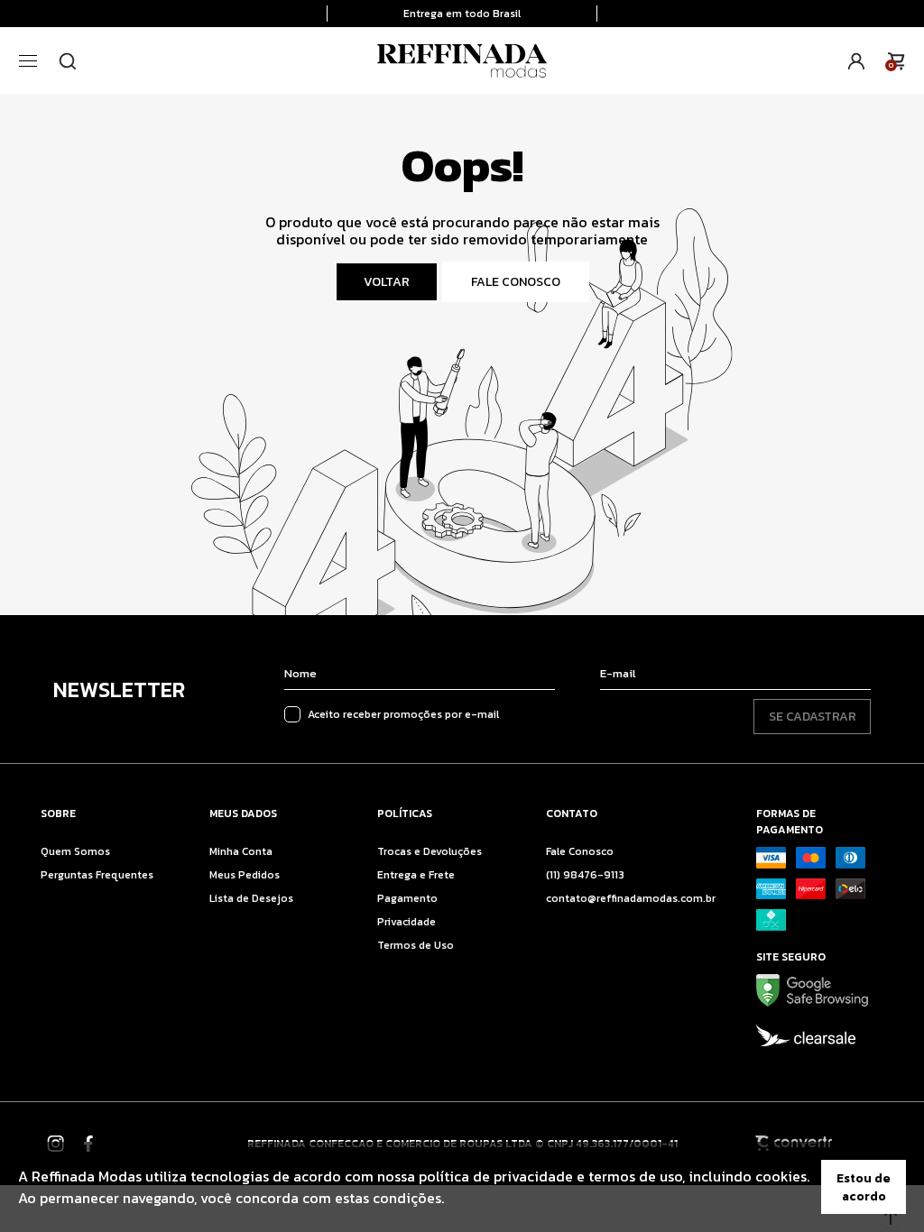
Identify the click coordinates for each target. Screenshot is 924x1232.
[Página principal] (462, 60)
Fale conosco (515, 281)
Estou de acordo (863, 1187)
